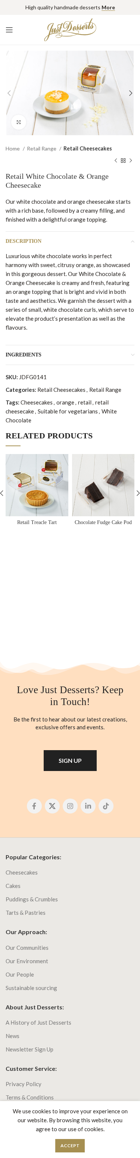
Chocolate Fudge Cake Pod (103, 522)
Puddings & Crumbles (32, 899)
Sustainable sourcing (31, 987)
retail (84, 402)
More (108, 7)
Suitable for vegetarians (68, 411)
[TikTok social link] (106, 806)
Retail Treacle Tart (37, 522)
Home (13, 148)
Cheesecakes (37, 402)
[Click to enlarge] (18, 122)
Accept (70, 1145)
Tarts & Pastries (26, 912)
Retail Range (42, 148)
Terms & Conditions (30, 1097)
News (12, 1035)
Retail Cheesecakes (87, 148)
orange (65, 402)
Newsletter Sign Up (29, 1049)
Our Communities (27, 947)
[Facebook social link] (34, 806)
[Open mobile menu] (9, 29)
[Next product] (130, 160)
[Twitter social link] (52, 806)
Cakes (13, 885)
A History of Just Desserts (38, 1022)
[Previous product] (115, 160)
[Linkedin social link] (88, 806)
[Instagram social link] (70, 806)
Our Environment (27, 961)
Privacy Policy (23, 1084)
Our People (20, 974)
